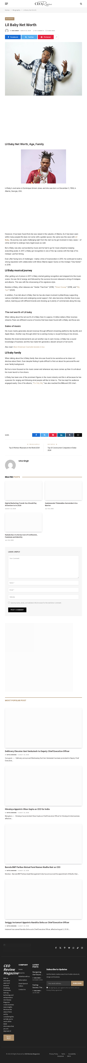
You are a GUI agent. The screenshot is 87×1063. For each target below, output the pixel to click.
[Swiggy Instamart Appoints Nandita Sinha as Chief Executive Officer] (43, 899)
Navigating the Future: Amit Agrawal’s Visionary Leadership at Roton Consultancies (38, 973)
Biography (9, 19)
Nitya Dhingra (12, 755)
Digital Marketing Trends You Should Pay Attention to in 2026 (21, 504)
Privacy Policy (50, 990)
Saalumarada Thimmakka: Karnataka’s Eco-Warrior (61, 504)
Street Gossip (61, 287)
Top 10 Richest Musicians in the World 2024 (24, 448)
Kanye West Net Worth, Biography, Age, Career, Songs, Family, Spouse (43, 306)
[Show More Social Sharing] (56, 37)
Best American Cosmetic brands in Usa (29, 347)
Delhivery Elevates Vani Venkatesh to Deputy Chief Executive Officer (37, 751)
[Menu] (6, 3)
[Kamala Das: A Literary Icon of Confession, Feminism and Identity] (23, 522)
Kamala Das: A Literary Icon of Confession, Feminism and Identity (21, 536)
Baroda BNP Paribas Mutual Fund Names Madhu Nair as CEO (32, 867)
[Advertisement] (43, 119)
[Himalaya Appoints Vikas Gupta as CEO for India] (43, 786)
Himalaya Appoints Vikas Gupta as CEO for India (27, 809)
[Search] (81, 3)
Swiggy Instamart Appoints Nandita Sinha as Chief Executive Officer (37, 922)
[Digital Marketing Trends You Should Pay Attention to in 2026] (23, 490)
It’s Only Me (38, 383)
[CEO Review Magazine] (43, 3)
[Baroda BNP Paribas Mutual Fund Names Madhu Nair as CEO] (43, 844)
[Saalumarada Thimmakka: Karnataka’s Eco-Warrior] (63, 490)
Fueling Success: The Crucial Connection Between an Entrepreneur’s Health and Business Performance (38, 986)
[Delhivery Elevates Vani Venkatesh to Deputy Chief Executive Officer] (43, 728)
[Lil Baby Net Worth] (43, 95)
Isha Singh (15, 31)
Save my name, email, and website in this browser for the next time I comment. (36, 603)
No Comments (39, 31)
